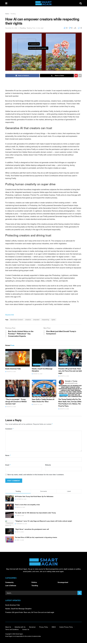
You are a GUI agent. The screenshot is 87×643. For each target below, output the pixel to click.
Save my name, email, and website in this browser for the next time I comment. (35, 474)
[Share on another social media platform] (80, 75)
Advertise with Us (20, 627)
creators (28, 319)
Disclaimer (32, 627)
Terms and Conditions (12, 629)
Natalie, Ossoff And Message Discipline (42, 369)
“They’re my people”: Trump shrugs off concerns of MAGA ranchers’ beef (16, 401)
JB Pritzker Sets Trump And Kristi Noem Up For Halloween (34, 496)
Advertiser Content (16, 319)
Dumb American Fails (13, 368)
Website (48, 465)
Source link (9, 314)
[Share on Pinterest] (76, 75)
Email (8, 465)
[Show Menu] (6, 3)
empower (36, 319)
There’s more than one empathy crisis (27, 505)
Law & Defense (10, 585)
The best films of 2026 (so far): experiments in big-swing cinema (36, 537)
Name (8, 455)
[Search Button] (81, 3)
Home (7, 14)
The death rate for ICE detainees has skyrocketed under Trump (35, 513)
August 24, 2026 (11, 371)
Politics (34, 582)
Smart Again (19, 634)
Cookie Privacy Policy (66, 627)
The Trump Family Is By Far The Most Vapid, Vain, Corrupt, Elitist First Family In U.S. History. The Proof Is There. (69, 402)
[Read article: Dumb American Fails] (17, 357)
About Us (8, 627)
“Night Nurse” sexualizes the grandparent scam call (32, 529)
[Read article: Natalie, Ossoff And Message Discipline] (44, 357)
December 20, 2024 (11, 28)
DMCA (54, 627)
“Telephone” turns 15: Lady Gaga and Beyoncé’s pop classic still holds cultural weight (43, 521)
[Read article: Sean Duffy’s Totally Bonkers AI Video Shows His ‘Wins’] (44, 388)
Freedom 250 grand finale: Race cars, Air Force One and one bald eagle (70, 370)
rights (53, 319)
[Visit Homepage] (43, 3)
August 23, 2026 (37, 373)
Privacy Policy (43, 627)
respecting (45, 319)
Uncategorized (63, 582)
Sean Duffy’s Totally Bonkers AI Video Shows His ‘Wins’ (43, 400)
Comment (9, 429)
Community (9, 582)
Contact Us (25, 629)
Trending (13, 14)
